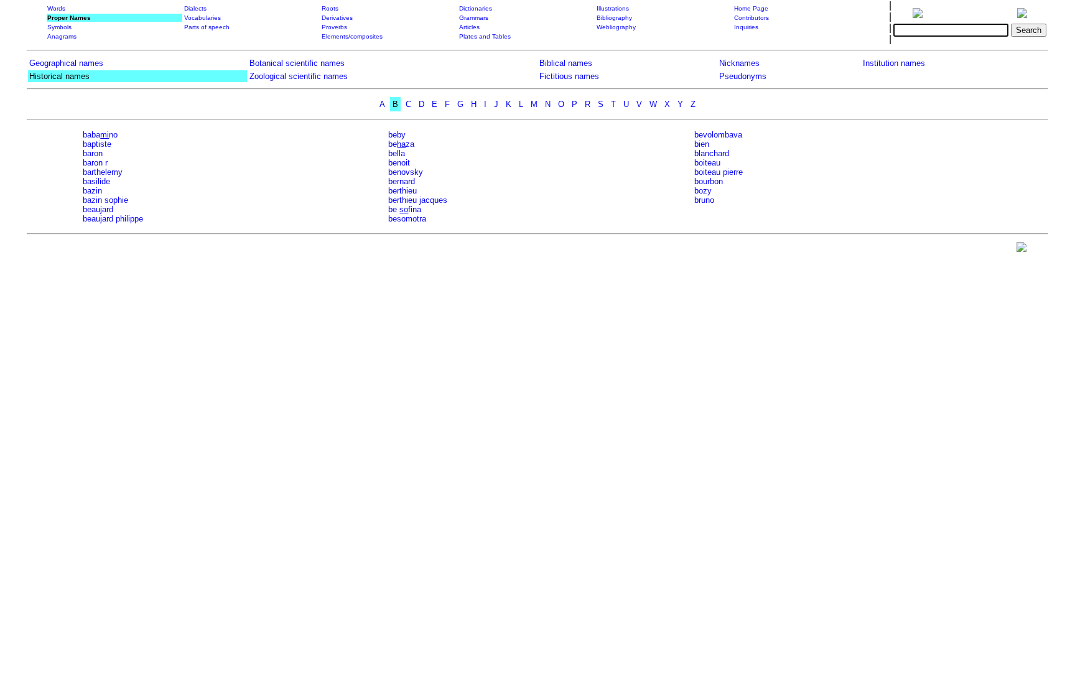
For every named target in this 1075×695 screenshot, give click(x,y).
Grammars (473, 17)
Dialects (195, 8)
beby (397, 134)
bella (396, 153)
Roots (330, 8)
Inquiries (746, 27)
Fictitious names (569, 76)
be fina (404, 209)
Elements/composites (352, 36)
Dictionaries (475, 8)
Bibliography (614, 17)
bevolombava (718, 134)
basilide (96, 181)
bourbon (708, 181)
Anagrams (62, 36)
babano (100, 134)
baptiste (97, 144)
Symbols (59, 27)
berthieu (402, 190)
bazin (92, 190)
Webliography (616, 27)
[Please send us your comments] (1021, 249)
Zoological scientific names (298, 76)
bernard (401, 181)
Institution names (894, 63)
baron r (95, 162)
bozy (703, 190)
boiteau (707, 162)
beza (401, 144)
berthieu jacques (417, 200)
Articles (469, 27)
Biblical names (565, 63)
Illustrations (613, 8)
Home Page (751, 8)
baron (93, 153)
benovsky (405, 172)
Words (56, 8)
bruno (704, 200)
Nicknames (739, 63)
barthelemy (103, 172)
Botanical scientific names (297, 63)
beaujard (98, 209)
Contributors (751, 17)
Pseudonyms (742, 76)
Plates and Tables (485, 36)
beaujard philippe (113, 218)
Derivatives (337, 17)
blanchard (711, 153)
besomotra (407, 218)
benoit (399, 162)
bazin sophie (105, 200)
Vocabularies (202, 17)
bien (701, 144)
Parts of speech (207, 27)
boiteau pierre (718, 172)
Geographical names (66, 63)
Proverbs (334, 27)
